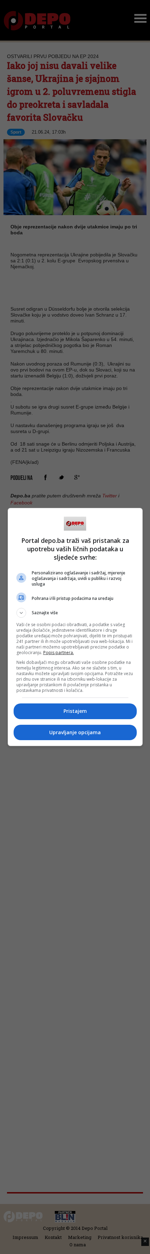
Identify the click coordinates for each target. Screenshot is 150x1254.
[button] (75, 613)
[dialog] (75, 627)
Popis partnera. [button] (58, 653)
